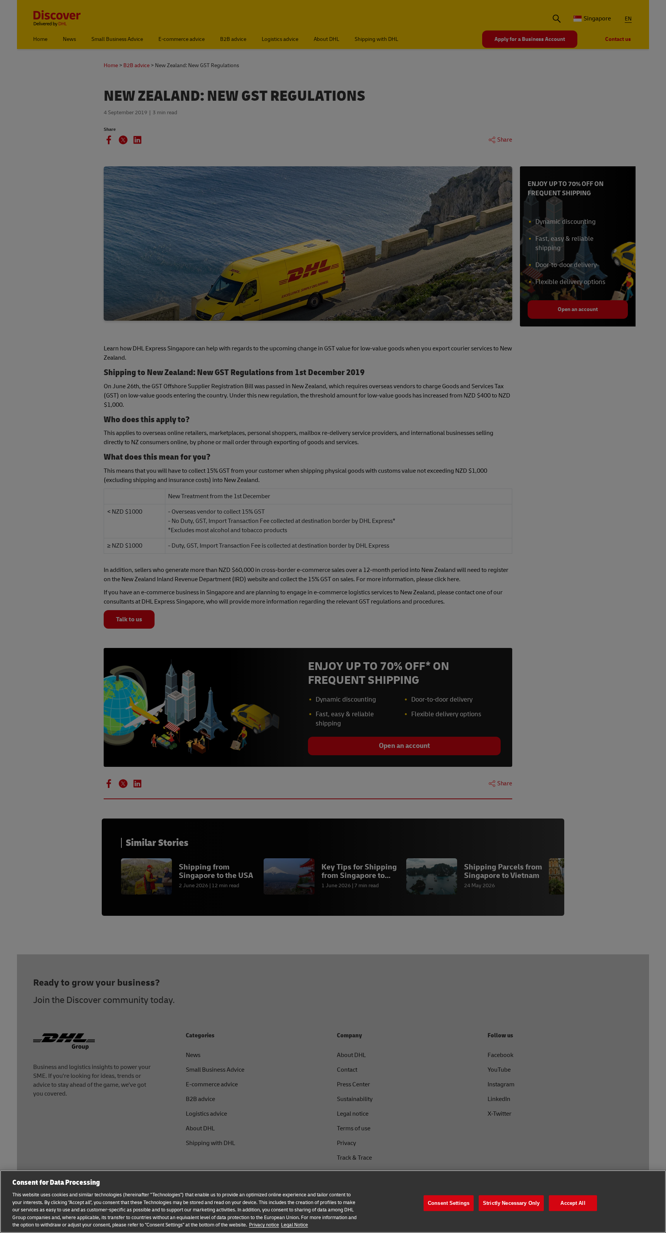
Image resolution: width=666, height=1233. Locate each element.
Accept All (572, 1203)
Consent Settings (448, 1203)
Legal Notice (294, 1225)
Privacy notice (264, 1225)
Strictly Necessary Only (511, 1203)
